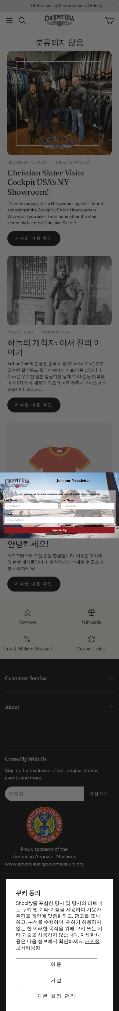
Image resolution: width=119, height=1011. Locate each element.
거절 (56, 980)
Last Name (67, 500)
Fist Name (10, 500)
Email (7, 514)
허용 (56, 964)
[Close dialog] (115, 475)
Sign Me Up (59, 530)
